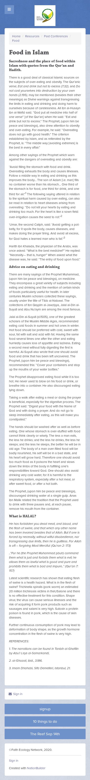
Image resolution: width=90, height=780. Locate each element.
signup (45, 709)
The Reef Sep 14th (45, 734)
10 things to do (45, 721)
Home (16, 36)
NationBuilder (36, 768)
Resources (32, 36)
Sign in (17, 694)
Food (15, 40)
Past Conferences (56, 36)
